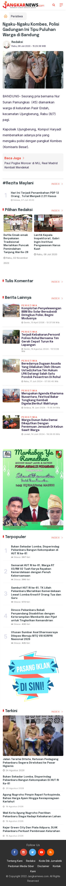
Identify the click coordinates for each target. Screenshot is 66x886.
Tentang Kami (15, 860)
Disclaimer (43, 866)
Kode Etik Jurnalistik (50, 860)
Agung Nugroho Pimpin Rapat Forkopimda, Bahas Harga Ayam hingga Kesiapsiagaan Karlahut (32, 798)
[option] (18, 241)
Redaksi (17, 42)
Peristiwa (17, 16)
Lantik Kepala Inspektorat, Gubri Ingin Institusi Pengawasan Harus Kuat (47, 242)
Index (56, 184)
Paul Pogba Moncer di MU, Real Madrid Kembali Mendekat (31, 165)
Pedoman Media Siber (21, 866)
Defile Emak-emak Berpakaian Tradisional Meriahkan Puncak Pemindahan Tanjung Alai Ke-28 (16, 244)
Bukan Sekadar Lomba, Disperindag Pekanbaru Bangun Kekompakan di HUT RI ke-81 (31, 780)
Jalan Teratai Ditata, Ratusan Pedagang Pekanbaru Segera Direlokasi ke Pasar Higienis (30, 763)
